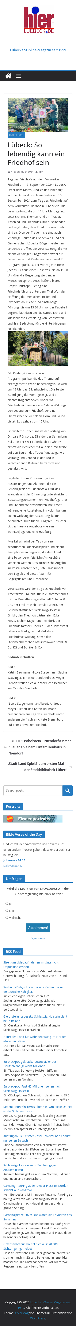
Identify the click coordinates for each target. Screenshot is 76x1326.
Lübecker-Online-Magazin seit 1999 (38, 50)
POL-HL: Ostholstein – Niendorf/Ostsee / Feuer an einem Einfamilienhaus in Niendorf (39, 747)
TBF (41, 171)
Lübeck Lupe (16, 135)
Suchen (67, 790)
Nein (12, 911)
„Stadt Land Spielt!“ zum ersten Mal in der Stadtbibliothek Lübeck (37, 766)
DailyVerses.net (12, 865)
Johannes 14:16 (14, 860)
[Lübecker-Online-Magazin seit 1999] (8, 76)
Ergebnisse (38, 938)
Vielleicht (15, 918)
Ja (10, 904)
